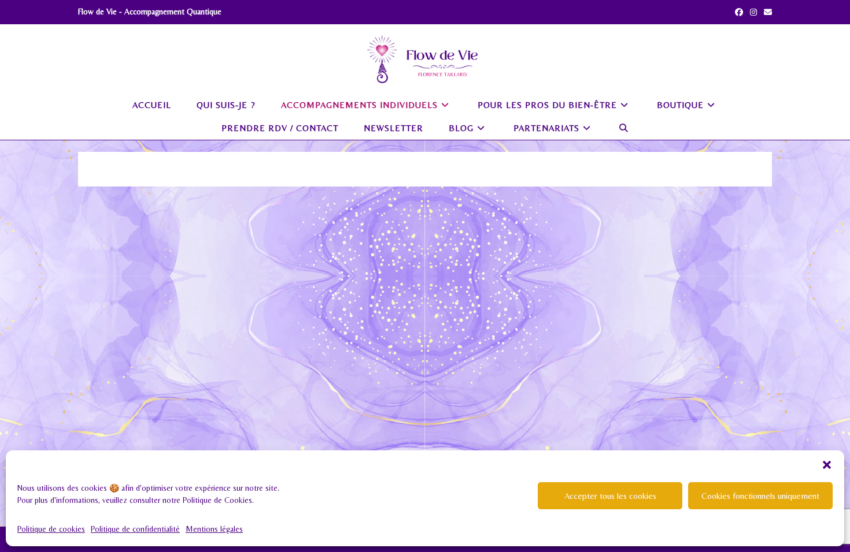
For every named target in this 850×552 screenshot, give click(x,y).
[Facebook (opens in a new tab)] (738, 12)
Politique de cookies (51, 529)
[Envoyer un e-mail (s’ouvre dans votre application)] (766, 12)
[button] (827, 465)
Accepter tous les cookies (610, 496)
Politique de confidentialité (135, 529)
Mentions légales (214, 529)
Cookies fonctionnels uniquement (760, 496)
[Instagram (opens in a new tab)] (753, 12)
